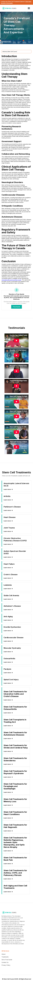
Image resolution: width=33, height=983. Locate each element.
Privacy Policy (6, 965)
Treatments (5, 957)
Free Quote (16, 307)
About (3, 954)
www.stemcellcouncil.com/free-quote (11, 280)
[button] (28, 8)
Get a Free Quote (7, 959)
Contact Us (5, 962)
